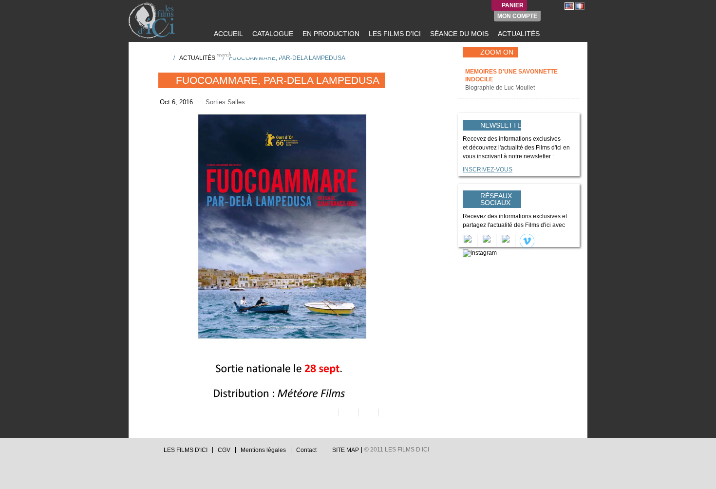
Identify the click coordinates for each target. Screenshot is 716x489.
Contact (306, 450)
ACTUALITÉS (518, 34)
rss (151, 452)
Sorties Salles (225, 102)
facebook (142, 452)
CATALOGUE (271, 34)
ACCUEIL (227, 34)
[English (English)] (569, 5)
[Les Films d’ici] (153, 20)
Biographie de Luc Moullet (500, 87)
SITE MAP (345, 450)
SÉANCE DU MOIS (458, 34)
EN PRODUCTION (330, 34)
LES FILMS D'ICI (394, 34)
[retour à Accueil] (162, 57)
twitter (132, 452)
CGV (224, 450)
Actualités (197, 58)
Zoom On (496, 52)
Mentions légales (263, 450)
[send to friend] (328, 412)
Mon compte (517, 16)
